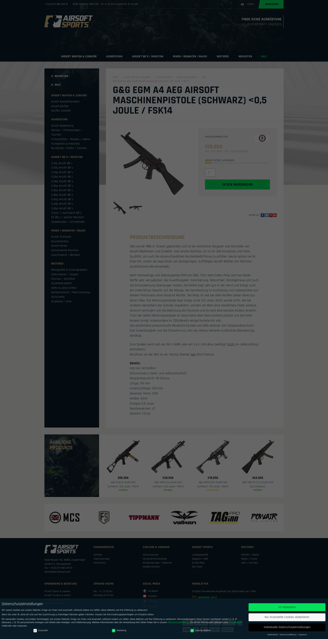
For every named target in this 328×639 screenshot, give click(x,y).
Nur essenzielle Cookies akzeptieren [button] (287, 617)
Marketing (121, 630)
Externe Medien (202, 630)
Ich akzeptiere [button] (287, 607)
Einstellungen (235, 622)
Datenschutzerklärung (178, 622)
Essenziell (43, 630)
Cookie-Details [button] (272, 635)
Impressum (302, 635)
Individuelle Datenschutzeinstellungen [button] (287, 627)
